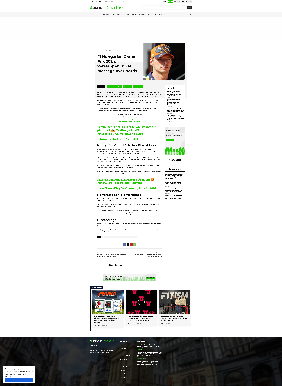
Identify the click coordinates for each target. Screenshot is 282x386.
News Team (97, 325)
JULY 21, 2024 (129, 139)
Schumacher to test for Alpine (129, 121)
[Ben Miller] (103, 265)
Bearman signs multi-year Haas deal (129, 119)
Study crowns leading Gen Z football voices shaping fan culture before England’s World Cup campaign (140, 318)
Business (138, 349)
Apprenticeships (140, 366)
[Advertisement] (141, 28)
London (183, 1)
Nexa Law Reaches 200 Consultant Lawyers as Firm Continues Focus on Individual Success (175, 117)
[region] (19, 374)
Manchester (177, 1)
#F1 (117, 130)
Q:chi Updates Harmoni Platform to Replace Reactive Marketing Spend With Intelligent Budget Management (175, 102)
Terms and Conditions (125, 345)
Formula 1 (106, 237)
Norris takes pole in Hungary (130, 117)
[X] (190, 14)
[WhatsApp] (134, 244)
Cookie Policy (12, 376)
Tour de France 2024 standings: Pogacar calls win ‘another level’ (148, 255)
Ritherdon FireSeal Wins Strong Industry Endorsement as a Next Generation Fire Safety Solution (175, 93)
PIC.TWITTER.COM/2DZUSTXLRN (120, 133)
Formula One (114, 237)
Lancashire (189, 1)
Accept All (19, 380)
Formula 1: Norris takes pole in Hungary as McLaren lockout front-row (111, 255)
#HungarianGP (129, 130)
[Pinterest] (131, 244)
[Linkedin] (187, 14)
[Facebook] (184, 14)
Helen (162, 323)
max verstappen (131, 237)
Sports (146, 76)
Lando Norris (122, 237)
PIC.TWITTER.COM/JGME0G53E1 (119, 183)
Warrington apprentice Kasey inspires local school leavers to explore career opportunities (175, 110)
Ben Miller (100, 51)
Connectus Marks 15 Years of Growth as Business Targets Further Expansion (173, 184)
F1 (102, 237)
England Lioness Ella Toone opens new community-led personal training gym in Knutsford (174, 318)
